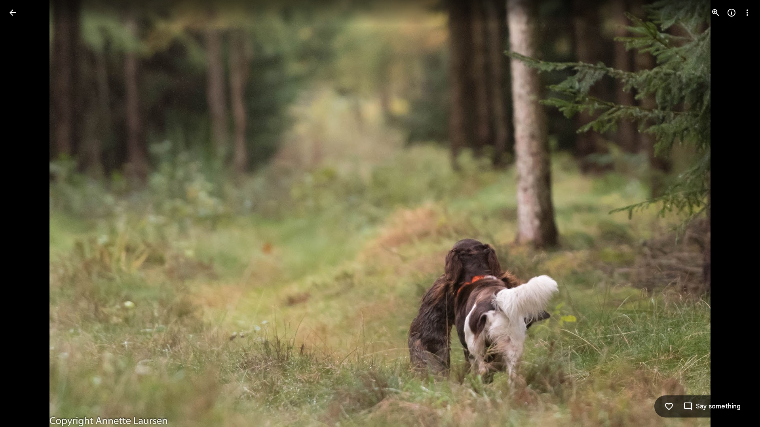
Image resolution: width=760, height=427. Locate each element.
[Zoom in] (716, 13)
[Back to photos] (12, 12)
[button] (22, 213)
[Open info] (731, 13)
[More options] (747, 13)
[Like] (669, 406)
